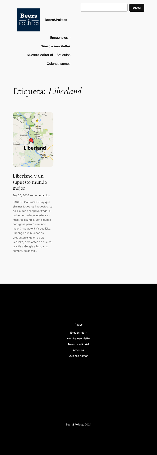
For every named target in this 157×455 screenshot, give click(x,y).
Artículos (44, 195)
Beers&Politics (56, 20)
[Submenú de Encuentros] (69, 38)
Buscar (136, 7)
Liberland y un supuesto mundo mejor (30, 182)
